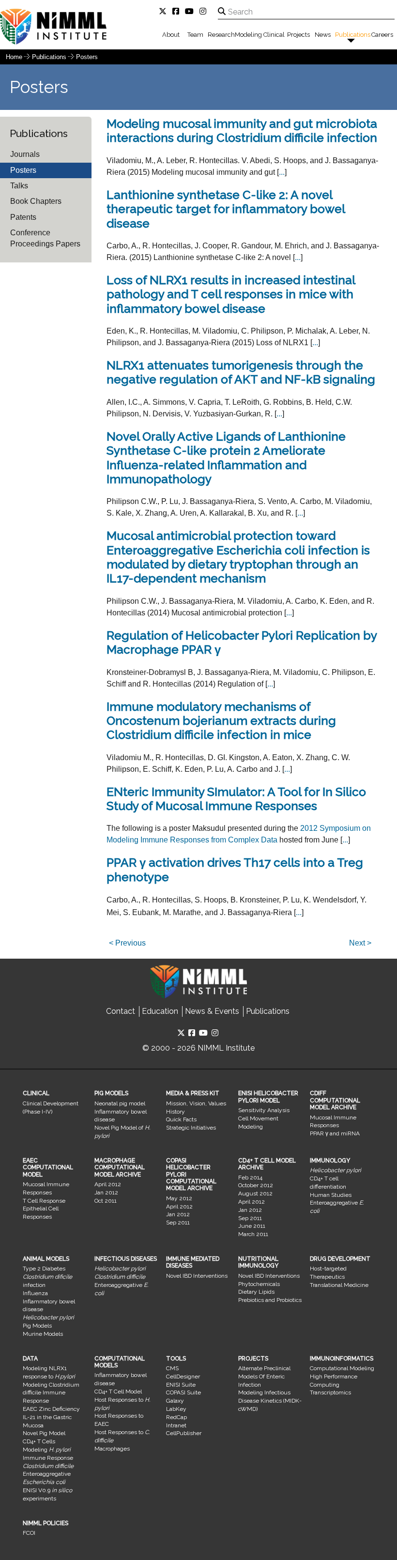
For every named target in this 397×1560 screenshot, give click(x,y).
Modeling (248, 34)
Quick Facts (181, 1119)
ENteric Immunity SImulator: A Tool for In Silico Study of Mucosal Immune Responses (236, 799)
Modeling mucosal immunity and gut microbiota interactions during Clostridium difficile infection (242, 131)
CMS (172, 1368)
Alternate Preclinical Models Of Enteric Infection (264, 1376)
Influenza (35, 1293)
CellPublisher (183, 1433)
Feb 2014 (250, 1177)
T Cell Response (44, 1200)
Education (160, 1011)
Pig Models (37, 1325)
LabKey (176, 1409)
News (323, 34)
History (175, 1111)
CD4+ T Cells (39, 1441)
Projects (298, 34)
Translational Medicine (339, 1285)
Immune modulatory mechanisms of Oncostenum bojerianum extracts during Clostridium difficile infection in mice (221, 721)
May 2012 (179, 1198)
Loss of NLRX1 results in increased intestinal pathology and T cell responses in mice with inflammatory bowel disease (231, 294)
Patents (23, 217)
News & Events (212, 1011)
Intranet (176, 1425)
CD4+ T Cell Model (118, 1391)
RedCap (176, 1417)
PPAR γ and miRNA (335, 1133)
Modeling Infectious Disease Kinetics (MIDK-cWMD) (270, 1400)
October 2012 (255, 1185)
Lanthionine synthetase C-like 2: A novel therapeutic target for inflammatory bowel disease (226, 209)
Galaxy (175, 1400)
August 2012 (255, 1193)
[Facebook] (177, 11)
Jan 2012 (106, 1192)
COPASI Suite (183, 1392)
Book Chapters (35, 201)
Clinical (274, 34)
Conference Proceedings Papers (45, 238)
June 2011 (251, 1226)
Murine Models (43, 1334)
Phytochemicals (259, 1284)
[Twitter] (164, 11)
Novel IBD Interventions (197, 1275)
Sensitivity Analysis (264, 1110)
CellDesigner (183, 1376)
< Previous (127, 943)
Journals (25, 154)
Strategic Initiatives (191, 1127)
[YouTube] (191, 11)
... (282, 172)
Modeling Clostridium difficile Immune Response (51, 1393)
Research (221, 34)
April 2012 (107, 1184)
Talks (19, 186)
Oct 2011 (105, 1200)
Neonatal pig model (119, 1103)
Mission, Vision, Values (196, 1103)
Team (195, 34)
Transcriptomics (330, 1392)
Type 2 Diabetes (44, 1268)
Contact (120, 1011)
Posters (87, 57)
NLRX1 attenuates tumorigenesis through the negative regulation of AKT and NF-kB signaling (241, 372)
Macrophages (112, 1448)
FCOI (29, 1532)
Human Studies (330, 1195)
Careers (382, 34)
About (171, 34)
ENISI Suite (181, 1384)
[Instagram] (204, 11)
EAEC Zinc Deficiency (51, 1409)
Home (14, 57)
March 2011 (253, 1234)
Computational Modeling (342, 1368)
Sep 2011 (178, 1222)
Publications (352, 34)
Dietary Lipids (256, 1291)
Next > (360, 943)
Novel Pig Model (44, 1433)
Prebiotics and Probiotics (270, 1300)
